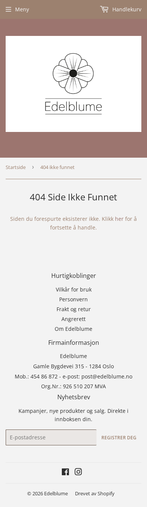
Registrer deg (118, 437)
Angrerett (73, 318)
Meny (22, 9)
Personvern (73, 299)
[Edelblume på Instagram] (78, 472)
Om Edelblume (73, 328)
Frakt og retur (74, 309)
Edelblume (56, 493)
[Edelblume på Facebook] (65, 472)
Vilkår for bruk (74, 289)
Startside (16, 167)
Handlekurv (126, 9)
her (119, 218)
